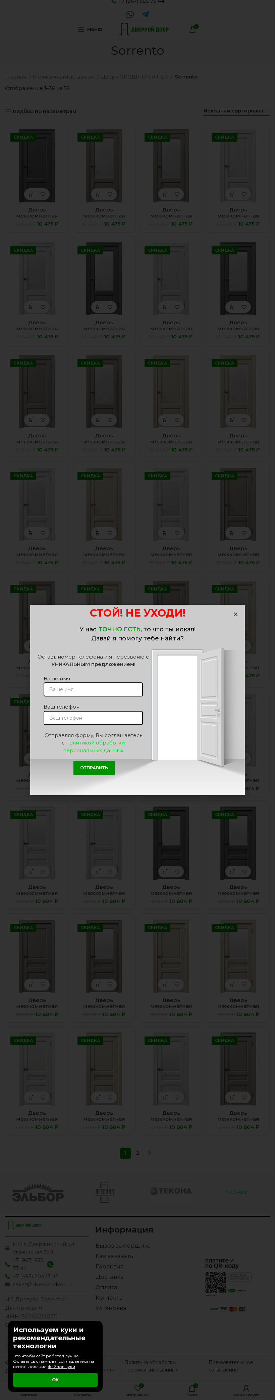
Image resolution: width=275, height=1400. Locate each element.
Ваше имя (57, 678)
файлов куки (61, 1366)
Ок (55, 1379)
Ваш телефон (61, 707)
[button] (235, 614)
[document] (137, 700)
